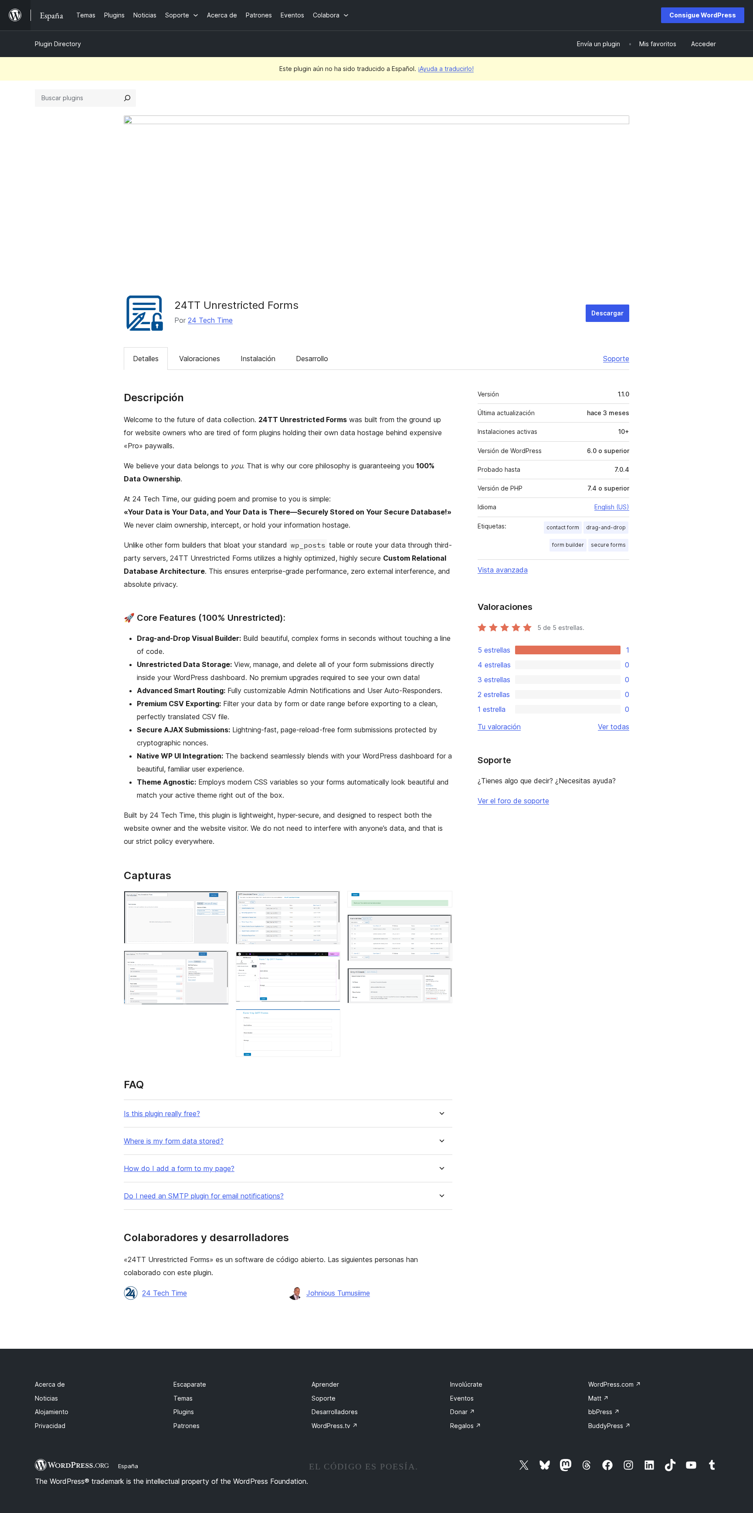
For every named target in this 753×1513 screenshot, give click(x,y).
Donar (462, 1411)
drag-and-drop (606, 527)
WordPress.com (614, 1384)
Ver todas (613, 726)
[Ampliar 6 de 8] (440, 902)
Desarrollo (312, 358)
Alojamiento (51, 1411)
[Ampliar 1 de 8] (217, 902)
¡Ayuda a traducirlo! (446, 68)
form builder (568, 545)
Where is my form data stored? (174, 1141)
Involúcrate (466, 1384)
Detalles (146, 358)
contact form (562, 527)
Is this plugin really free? (162, 1114)
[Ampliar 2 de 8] (217, 962)
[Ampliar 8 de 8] (440, 979)
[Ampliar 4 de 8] (328, 963)
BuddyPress (609, 1425)
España (128, 1465)
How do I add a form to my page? (179, 1168)
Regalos (465, 1425)
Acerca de (50, 1384)
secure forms (608, 545)
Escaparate (189, 1384)
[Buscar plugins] (127, 98)
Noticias (46, 1398)
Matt (598, 1398)
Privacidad (50, 1425)
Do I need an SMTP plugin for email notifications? (204, 1196)
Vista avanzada (503, 569)
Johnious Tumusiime (338, 1293)
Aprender (325, 1384)
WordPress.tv (335, 1425)
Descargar (607, 313)
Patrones (186, 1425)
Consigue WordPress (702, 15)
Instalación (258, 358)
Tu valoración (499, 726)
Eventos (462, 1398)
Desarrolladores (335, 1411)
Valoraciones (199, 358)
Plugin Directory (58, 43)
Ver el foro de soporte (513, 800)
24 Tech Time (210, 320)
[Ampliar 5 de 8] (328, 1020)
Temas (183, 1398)
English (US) (611, 507)
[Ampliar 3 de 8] (328, 902)
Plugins (183, 1411)
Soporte (616, 358)
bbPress (604, 1411)
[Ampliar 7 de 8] (440, 926)
